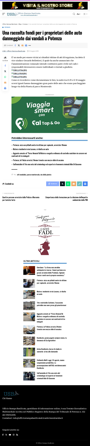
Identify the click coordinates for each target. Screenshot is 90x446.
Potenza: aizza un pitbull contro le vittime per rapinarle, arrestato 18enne (40, 145)
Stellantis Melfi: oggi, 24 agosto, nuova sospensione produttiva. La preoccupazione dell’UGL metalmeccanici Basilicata (51, 364)
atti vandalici (21, 174)
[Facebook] (3, 435)
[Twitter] (6, 435)
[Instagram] (13, 435)
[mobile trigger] (4, 14)
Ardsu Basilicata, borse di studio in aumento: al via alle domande (49, 350)
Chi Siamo (7, 398)
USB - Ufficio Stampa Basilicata (13, 51)
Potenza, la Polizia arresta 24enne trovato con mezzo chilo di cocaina (38, 160)
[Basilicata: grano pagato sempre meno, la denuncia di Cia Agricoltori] (29, 340)
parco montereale (33, 174)
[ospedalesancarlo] (45, 18)
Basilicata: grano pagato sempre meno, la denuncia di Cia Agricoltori (52, 339)
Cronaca (7, 27)
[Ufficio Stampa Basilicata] (23, 14)
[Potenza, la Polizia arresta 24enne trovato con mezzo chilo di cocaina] (29, 329)
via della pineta (45, 174)
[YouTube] (10, 435)
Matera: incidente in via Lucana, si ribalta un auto (31, 149)
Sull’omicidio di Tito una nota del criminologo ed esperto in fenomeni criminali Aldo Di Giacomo (47, 164)
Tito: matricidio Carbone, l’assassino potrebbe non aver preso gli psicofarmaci (51, 304)
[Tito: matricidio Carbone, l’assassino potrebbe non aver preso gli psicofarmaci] (29, 305)
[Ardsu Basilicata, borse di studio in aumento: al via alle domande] (29, 352)
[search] (74, 14)
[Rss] (17, 435)
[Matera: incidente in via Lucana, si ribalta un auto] (29, 294)
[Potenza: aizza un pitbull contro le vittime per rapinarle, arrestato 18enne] (29, 283)
